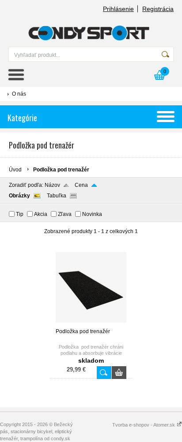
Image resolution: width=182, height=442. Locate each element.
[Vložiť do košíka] (119, 372)
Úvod (15, 170)
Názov (52, 185)
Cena (81, 185)
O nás (19, 94)
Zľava (65, 214)
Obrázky (19, 196)
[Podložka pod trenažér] (91, 324)
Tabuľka (56, 196)
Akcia (40, 214)
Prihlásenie (118, 8)
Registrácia (158, 8)
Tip (19, 214)
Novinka (92, 214)
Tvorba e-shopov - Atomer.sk (144, 424)
